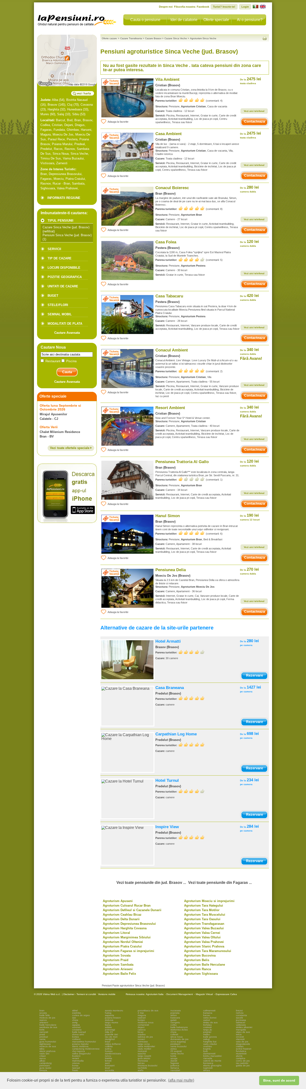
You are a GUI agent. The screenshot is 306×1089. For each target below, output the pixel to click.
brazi (107, 1041)
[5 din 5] (191, 100)
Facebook (203, 6)
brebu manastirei (212, 1056)
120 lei (249, 243)
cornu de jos (243, 1060)
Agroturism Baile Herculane (204, 964)
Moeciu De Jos (63, 134)
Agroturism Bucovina (200, 955)
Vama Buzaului (73, 158)
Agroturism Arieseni (118, 969)
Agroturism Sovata (117, 955)
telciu (239, 1034)
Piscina (70, 361)
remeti (75, 1058)
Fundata (59, 129)
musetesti (241, 1053)
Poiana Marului (62, 144)
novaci (141, 1039)
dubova (109, 1020)
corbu (173, 1024)
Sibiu (75, 114)
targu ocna (144, 1044)
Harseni (86, 129)
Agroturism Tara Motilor (201, 910)
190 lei (250, 517)
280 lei (249, 189)
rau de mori (111, 1036)
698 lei (249, 735)
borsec (141, 1020)
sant (107, 1063)
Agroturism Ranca (197, 969)
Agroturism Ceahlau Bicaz (122, 914)
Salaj (60, 114)
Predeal (79, 144)
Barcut (60, 120)
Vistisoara (47, 163)
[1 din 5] (191, 479)
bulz (205, 1051)
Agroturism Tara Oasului (202, 919)
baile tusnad (79, 1032)
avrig (74, 1022)
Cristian (57, 125)
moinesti (142, 1051)
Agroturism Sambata (118, 964)
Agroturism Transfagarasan (204, 923)
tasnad (76, 1068)
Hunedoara (74, 109)
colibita (109, 1046)
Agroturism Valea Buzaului (204, 928)
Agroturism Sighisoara (201, 973)
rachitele (142, 1068)
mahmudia (78, 1060)
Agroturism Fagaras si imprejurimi (128, 950)
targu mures (111, 1022)
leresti (108, 1060)
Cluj (69, 104)
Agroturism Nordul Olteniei (123, 941)
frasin (75, 1070)
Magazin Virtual (204, 994)
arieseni (43, 1022)
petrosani (44, 1065)
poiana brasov (113, 1017)
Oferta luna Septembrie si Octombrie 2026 (60, 407)
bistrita (108, 1058)
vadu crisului (210, 1044)
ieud (107, 1068)
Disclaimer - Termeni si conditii (79, 994)
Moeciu (59, 179)
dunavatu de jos (179, 1039)
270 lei (249, 571)
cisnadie (207, 1058)
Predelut (46, 149)
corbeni (76, 1039)
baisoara (175, 1017)
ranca (42, 1058)
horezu (109, 1051)
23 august (176, 1051)
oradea (142, 1034)
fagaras (174, 1063)
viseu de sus (243, 1032)
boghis (207, 1048)
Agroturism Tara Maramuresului (207, 950)
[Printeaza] (265, 38)
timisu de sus (210, 1022)
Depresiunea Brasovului (65, 174)
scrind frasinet (243, 1048)
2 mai (141, 1013)
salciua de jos (145, 1036)
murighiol (110, 1039)
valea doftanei (113, 1044)
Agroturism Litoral (116, 932)
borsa (75, 1065)
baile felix (44, 1015)
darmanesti (209, 1053)
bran (41, 1010)
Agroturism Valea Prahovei (204, 941)
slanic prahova (47, 1051)
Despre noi (166, 6)
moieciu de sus (47, 1046)
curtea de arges (81, 1015)
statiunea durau (179, 1029)
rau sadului (242, 1063)
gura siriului (144, 1058)
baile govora (210, 1036)
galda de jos (243, 1065)
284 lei (249, 828)
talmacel (240, 1022)
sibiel (75, 1010)
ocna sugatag (178, 1041)
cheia (75, 1020)
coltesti (174, 1034)
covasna (77, 1029)
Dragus (80, 125)
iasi (74, 1017)
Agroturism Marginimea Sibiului (127, 937)
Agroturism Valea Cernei (202, 932)
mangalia (241, 1029)
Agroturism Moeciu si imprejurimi (209, 901)
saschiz (142, 1053)
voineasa (143, 1041)
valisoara (241, 1024)
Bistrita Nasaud (76, 100)
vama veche (177, 1053)
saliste (108, 1027)
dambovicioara (113, 1053)
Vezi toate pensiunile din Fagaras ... (220, 883)
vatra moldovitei (146, 1046)
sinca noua (176, 1036)
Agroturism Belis (196, 960)
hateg (108, 1013)
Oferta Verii (49, 427)
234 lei (249, 782)
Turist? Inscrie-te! (224, 6)
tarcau (141, 1063)
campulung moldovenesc (86, 1048)
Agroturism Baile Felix (119, 973)
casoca (142, 1029)
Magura (45, 134)
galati (173, 1020)
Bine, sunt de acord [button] (279, 1080)
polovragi (110, 1029)
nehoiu (240, 1013)
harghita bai (209, 1041)
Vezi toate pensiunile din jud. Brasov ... (151, 883)
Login (245, 6)
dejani (141, 1027)
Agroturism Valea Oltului (202, 937)
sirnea (206, 1070)
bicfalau (207, 1024)
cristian (240, 1046)
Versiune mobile (106, 994)
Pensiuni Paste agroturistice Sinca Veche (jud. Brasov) (133, 985)
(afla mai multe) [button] (181, 1080)
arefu (140, 1070)
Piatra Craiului (75, 179)
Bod (69, 120)
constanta (241, 1015)
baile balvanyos (179, 1027)
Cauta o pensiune (145, 20)
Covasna (87, 104)
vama (42, 1039)
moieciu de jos (47, 1017)
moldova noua (145, 1022)
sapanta (109, 1015)
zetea (173, 1048)
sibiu (41, 1048)
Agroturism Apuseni (118, 901)
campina (240, 1058)
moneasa (143, 1060)
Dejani (68, 125)
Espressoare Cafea (226, 994)
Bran (77, 120)
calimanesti (209, 1010)
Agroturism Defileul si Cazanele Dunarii (132, 910)
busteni (76, 1056)
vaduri (206, 1020)
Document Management (179, 994)
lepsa (108, 1024)
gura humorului (47, 1041)
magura (142, 1015)
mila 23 (109, 1032)
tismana (174, 1068)
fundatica (241, 1051)
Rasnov (70, 149)
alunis (239, 1056)
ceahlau (207, 1046)
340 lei (249, 351)
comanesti (143, 1024)
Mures (44, 114)
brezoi (239, 1010)
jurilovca (174, 1065)
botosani (110, 1065)
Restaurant (52, 361)
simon (173, 1015)
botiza (75, 1036)
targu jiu (207, 1029)
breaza (43, 1070)
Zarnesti (61, 163)
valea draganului (81, 1053)
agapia (76, 1024)
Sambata (78, 183)
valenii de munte (212, 1060)
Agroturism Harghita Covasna (125, 928)
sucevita (109, 1070)
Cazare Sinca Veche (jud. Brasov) (66, 227)
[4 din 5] (191, 259)
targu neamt (144, 1056)
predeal (43, 1036)
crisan (42, 1056)
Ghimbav (73, 129)
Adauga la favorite (118, 121)
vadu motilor (144, 1048)
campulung (45, 1063)
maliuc (206, 1034)
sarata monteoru (114, 1010)
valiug (206, 1039)
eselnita (76, 1013)
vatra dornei (209, 1017)
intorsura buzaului (147, 1065)
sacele (239, 1017)
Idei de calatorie (183, 20)
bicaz (140, 1032)
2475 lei (250, 81)
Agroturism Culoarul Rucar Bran (127, 905)
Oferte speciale (216, 20)
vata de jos (242, 1041)
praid (42, 1034)
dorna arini (78, 1034)
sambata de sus (48, 1027)
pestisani (175, 1044)
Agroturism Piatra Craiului (122, 946)
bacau (206, 1015)
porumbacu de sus (148, 1010)
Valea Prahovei (67, 188)
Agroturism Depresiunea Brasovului (129, 923)
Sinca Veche (79, 153)
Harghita (53, 109)
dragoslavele (243, 1044)
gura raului (45, 1068)
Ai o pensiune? (249, 20)
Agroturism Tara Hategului (203, 905)
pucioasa (241, 1020)
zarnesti (43, 1032)
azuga (173, 1058)
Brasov (52, 104)
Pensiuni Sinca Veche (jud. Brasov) (67, 235)
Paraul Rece (56, 139)
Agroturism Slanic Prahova (204, 946)
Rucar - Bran (61, 183)
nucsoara (175, 1010)
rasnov (43, 1020)
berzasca (208, 1063)
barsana (207, 1013)
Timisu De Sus (50, 158)
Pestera (72, 139)
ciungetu (175, 1022)
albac (42, 1060)
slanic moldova (80, 1046)
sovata (43, 1013)
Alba (55, 100)
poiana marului (80, 1044)
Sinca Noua (61, 153)
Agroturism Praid (115, 960)
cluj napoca (78, 1051)
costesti (207, 1027)
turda (173, 1056)
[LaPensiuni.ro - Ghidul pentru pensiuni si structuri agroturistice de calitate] (77, 19)
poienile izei (111, 1034)
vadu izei (44, 1053)
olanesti (240, 1039)
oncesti (240, 1036)
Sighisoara (47, 188)
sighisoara (45, 1044)
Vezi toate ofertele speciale (70, 448)
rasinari (142, 1017)
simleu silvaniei (244, 1027)
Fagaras (46, 129)
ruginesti (208, 1068)
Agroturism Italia (155, 994)
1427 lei (250, 689)
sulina (108, 1048)
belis (41, 1029)
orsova (76, 1063)
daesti (173, 1060)
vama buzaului (178, 1046)
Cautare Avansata (67, 332)
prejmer (207, 1032)
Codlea (45, 125)
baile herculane (47, 1024)
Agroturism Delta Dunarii (121, 919)
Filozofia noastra (184, 6)
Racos (58, 149)
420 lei (249, 297)
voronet (76, 1027)
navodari (175, 1070)
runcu (108, 1056)
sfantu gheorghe (212, 1065)
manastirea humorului (84, 1041)
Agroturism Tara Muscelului (204, 914)
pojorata (175, 1013)
